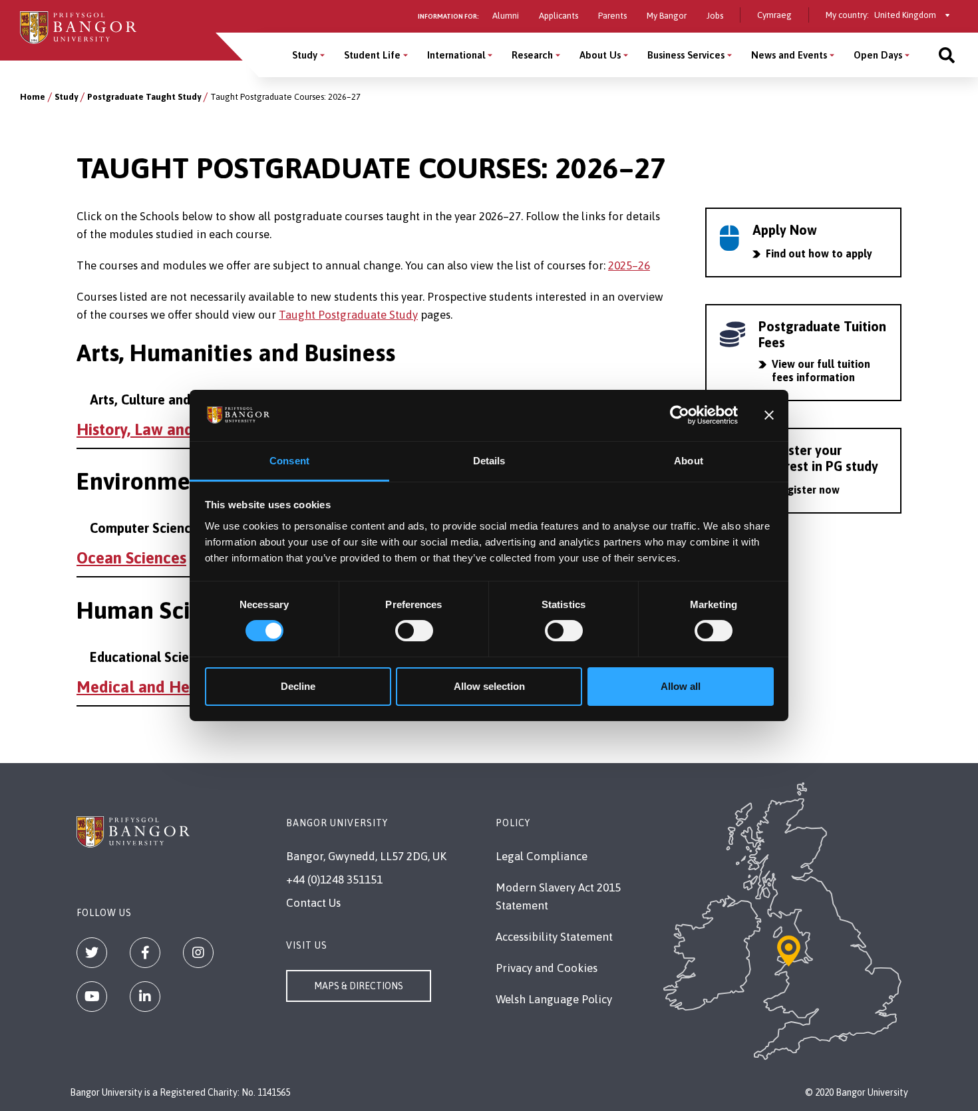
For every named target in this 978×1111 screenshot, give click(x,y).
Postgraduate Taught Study (144, 97)
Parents (612, 16)
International (456, 55)
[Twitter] (92, 952)
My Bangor (667, 16)
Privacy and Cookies (546, 968)
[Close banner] (769, 415)
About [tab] (688, 460)
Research (532, 55)
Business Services (686, 55)
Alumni (505, 16)
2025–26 (629, 265)
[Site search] (946, 55)
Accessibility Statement (554, 936)
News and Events (789, 55)
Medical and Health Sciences (180, 687)
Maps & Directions (358, 986)
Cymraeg (774, 15)
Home (32, 97)
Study (304, 55)
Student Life (372, 55)
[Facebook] (145, 952)
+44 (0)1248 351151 (334, 879)
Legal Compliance (541, 856)
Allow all (681, 686)
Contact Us (313, 902)
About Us (600, 55)
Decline (298, 686)
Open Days (878, 55)
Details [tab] (489, 460)
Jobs (715, 16)
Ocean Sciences (131, 558)
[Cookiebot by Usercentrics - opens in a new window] (679, 415)
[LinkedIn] (145, 996)
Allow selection (489, 686)
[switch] (414, 630)
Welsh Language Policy (554, 999)
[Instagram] (198, 952)
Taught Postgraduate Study (348, 314)
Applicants (558, 16)
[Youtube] (92, 996)
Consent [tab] (289, 460)
